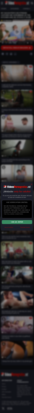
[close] (31, 184)
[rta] (16, 228)
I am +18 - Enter (17, 222)
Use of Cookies (8, 227)
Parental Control (25, 227)
